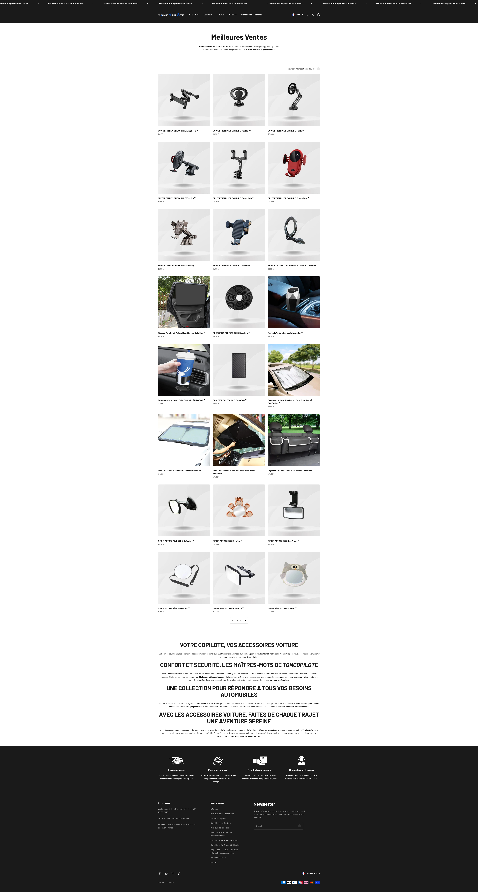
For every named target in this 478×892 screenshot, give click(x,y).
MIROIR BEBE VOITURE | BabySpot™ (228, 608)
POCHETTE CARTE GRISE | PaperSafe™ (230, 400)
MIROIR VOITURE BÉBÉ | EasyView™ (283, 541)
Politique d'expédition (219, 827)
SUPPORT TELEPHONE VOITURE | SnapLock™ (178, 131)
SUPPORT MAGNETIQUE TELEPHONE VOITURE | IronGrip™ (293, 265)
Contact (232, 14)
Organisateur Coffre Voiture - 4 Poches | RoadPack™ (291, 470)
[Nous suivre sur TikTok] (178, 873)
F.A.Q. (221, 14)
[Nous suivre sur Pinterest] (172, 873)
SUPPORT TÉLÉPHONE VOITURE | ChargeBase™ (288, 198)
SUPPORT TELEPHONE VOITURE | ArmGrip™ (177, 265)
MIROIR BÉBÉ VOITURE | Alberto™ (282, 608)
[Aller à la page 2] (245, 620)
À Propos (214, 809)
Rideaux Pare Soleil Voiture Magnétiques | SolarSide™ (181, 333)
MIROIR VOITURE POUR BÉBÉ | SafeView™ (176, 541)
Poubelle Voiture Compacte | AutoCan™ (285, 333)
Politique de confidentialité (222, 813)
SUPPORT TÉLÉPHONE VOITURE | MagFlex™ (232, 131)
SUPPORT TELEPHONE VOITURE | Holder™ (286, 131)
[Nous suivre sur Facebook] (159, 873)
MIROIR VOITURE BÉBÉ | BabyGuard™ (174, 608)
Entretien (208, 14)
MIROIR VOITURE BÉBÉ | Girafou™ (227, 541)
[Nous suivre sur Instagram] (166, 873)
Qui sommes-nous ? (218, 857)
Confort (192, 14)
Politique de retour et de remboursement (221, 834)
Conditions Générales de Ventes (224, 840)
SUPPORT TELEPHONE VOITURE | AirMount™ (232, 265)
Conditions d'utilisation (220, 823)
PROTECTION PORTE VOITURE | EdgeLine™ (231, 333)
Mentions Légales (218, 818)
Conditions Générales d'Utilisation (225, 845)
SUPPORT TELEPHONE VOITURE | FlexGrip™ (177, 198)
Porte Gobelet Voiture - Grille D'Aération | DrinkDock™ (182, 400)
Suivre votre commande (251, 14)
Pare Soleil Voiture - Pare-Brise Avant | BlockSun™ (180, 470)
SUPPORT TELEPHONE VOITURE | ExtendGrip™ (233, 198)
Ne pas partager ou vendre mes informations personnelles (224, 851)
